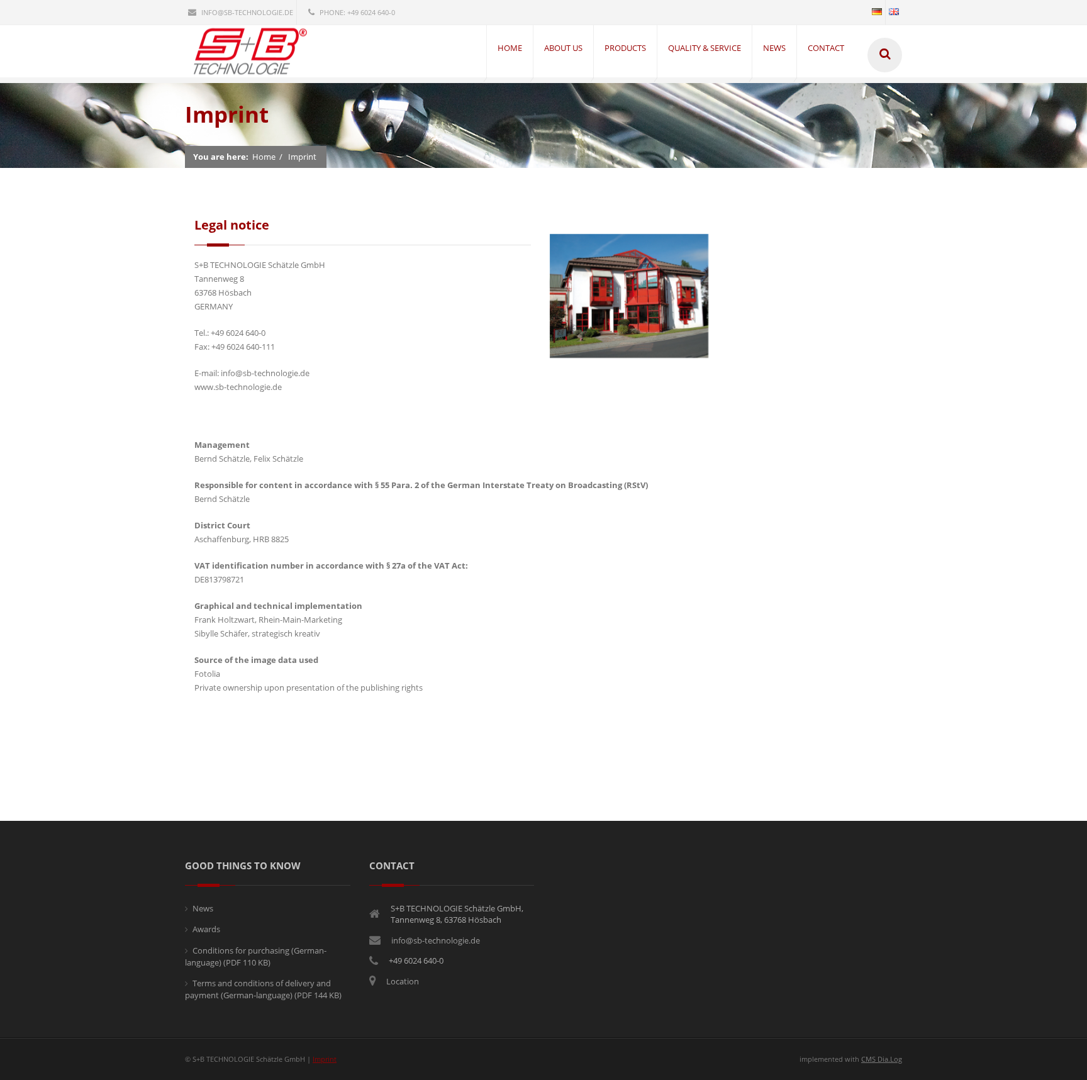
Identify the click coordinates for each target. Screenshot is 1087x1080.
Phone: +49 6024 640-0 (357, 12)
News (202, 908)
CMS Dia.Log (881, 1059)
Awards (206, 929)
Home (264, 156)
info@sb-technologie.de (247, 12)
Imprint (302, 156)
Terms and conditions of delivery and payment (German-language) (263, 989)
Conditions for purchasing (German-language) (255, 957)
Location (402, 981)
